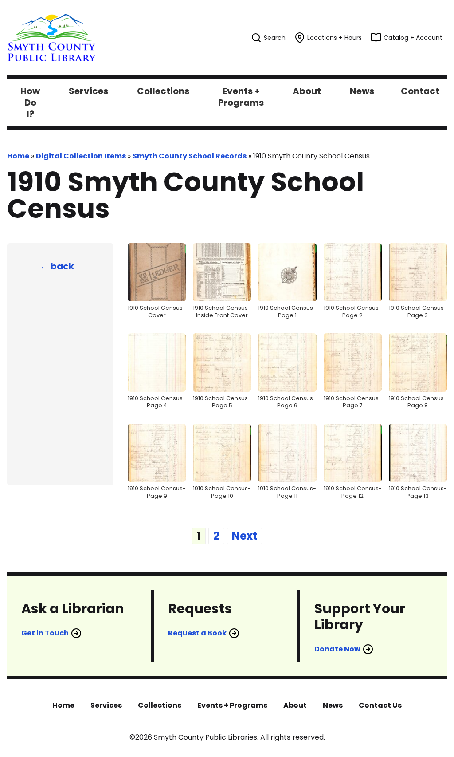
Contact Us (380, 705)
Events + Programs (232, 705)
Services (106, 705)
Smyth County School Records (190, 156)
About (295, 705)
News (333, 705)
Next (244, 535)
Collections (159, 705)
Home (18, 156)
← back (57, 266)
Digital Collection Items (81, 156)
